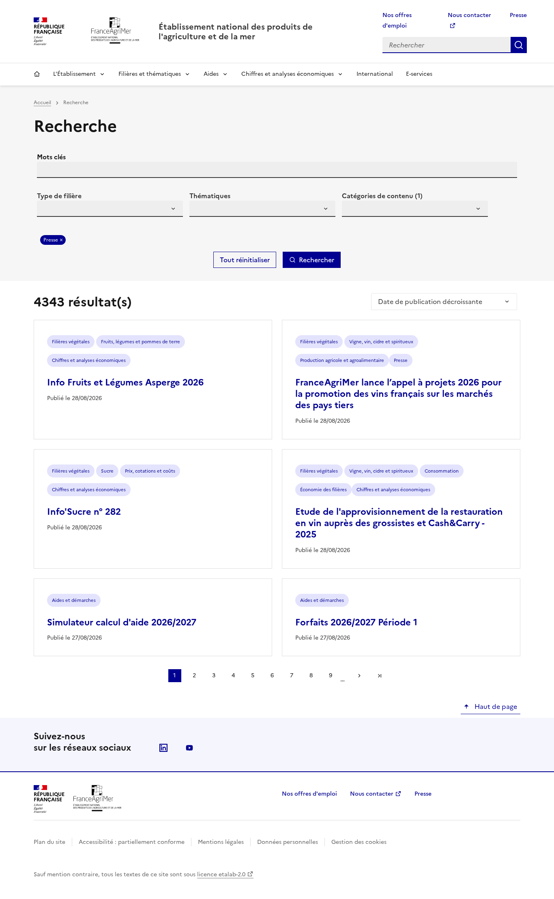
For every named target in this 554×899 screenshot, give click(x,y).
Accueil (37, 74)
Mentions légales (221, 842)
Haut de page (495, 706)
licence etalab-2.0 (221, 874)
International (374, 74)
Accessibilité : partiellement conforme (132, 842)
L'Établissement (74, 74)
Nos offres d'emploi (309, 794)
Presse (518, 15)
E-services (419, 74)
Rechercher (519, 45)
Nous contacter (371, 794)
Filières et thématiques (149, 74)
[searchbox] (47, 210)
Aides (211, 74)
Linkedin (163, 748)
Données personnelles (287, 842)
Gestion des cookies (359, 842)
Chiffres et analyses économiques (287, 74)
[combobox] (110, 209)
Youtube (189, 748)
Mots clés (51, 157)
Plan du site (49, 842)
